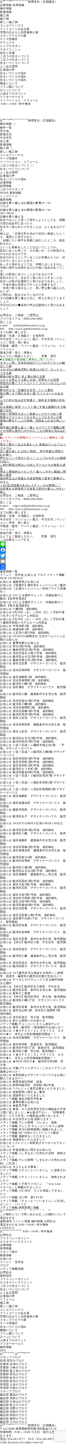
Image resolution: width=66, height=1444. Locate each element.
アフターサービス (12, 96)
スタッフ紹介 (9, 1251)
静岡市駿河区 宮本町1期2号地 (33, 1085)
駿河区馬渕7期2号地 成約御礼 (33, 714)
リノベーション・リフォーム (19, 100)
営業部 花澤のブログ (13, 1364)
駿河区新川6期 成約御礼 (30, 857)
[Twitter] (33, 555)
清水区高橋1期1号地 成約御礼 (33, 711)
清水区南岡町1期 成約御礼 (31, 680)
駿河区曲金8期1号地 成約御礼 (33, 904)
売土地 (4, 130)
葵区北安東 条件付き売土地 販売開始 (39, 938)
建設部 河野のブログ (13, 1408)
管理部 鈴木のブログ (13, 1377)
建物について (9, 1330)
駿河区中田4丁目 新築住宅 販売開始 (38, 1047)
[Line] (33, 544)
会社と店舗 (7, 52)
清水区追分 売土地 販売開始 (33, 1017)
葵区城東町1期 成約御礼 (30, 676)
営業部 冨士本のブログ (15, 1370)
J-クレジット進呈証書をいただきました (39, 1088)
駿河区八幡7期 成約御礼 (30, 683)
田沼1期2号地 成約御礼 (29, 646)
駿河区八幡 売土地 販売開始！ (35, 1051)
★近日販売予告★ (30, 1098)
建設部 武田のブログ (13, 1411)
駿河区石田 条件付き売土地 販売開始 (39, 989)
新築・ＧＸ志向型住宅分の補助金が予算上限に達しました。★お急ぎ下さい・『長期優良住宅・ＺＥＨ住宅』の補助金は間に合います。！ (33, 1112)
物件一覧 (6, 127)
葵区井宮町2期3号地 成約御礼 (33, 765)
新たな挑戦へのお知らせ (29, 1020)
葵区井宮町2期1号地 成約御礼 (33, 758)
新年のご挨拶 (21, 993)
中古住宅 (6, 137)
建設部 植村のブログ (13, 1418)
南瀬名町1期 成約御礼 (28, 629)
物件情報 (6, 8)
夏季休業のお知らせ (26, 642)
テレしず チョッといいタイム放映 (41, 1126)
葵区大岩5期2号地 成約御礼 (32, 884)
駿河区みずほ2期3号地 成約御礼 (35, 656)
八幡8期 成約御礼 (25, 608)
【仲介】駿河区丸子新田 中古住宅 (36, 986)
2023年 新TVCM (32, 1197)
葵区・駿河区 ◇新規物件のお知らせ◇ (38, 1027)
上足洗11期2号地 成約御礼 (31, 632)
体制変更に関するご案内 (29, 1092)
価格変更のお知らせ (26, 581)
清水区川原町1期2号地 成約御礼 (35, 898)
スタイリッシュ (10, 49)
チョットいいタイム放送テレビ (39, 1023)
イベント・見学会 (12, 574)
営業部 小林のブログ (13, 1367)
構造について (9, 83)
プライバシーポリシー (15, 1238)
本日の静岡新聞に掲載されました (41, 1129)
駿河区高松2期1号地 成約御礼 (33, 881)
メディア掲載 (56, 574)
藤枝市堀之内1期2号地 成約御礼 (35, 659)
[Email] (33, 561)
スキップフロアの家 (13, 35)
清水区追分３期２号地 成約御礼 (35, 653)
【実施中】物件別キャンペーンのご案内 (39, 585)
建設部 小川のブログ (13, 1421)
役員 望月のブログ (12, 1360)
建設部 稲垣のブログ (13, 1415)
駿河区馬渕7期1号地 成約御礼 (33, 741)
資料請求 (6, 1221)
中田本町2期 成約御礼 (28, 625)
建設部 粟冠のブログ (13, 1394)
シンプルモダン (10, 45)
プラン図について (12, 86)
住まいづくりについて (15, 62)
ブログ (41, 574)
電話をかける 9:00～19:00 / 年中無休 (24, 1224)
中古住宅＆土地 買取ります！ (32, 1119)
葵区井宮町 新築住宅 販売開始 (35, 1044)
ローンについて (10, 90)
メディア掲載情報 (12, 1268)
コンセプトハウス (12, 25)
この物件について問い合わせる (20, 1214)
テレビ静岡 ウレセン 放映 (38, 1122)
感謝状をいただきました (29, 1095)
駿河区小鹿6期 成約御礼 (30, 867)
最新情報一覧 (9, 571)
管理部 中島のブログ (13, 1387)
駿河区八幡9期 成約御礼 (30, 704)
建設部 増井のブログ (13, 1398)
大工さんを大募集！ (26, 1166)
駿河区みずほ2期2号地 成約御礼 (35, 738)
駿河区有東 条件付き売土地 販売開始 (39, 1006)
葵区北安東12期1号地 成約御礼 (34, 915)
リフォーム (7, 1299)
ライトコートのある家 (15, 28)
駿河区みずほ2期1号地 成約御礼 (35, 870)
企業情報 (6, 5)
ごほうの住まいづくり (15, 56)
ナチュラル (7, 42)
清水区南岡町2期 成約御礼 (31, 707)
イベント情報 (21, 1221)
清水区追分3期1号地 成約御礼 (33, 700)
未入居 (4, 141)
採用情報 (18, 5)
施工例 (4, 15)
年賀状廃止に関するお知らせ (32, 1149)
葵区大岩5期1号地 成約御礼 (32, 894)
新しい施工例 (9, 22)
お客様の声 (7, 69)
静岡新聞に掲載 (29, 1207)
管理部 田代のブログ (13, 1381)
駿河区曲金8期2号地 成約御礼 (33, 772)
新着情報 (6, 11)
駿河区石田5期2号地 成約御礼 (33, 829)
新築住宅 (6, 134)
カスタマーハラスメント (16, 1241)
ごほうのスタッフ (12, 189)
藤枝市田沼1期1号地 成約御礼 (33, 649)
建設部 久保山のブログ (15, 1401)
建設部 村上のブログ (13, 1404)
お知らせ (30, 574)
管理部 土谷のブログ (13, 1384)
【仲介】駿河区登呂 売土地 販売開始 (39, 996)
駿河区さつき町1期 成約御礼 (33, 768)
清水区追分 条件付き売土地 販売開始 (39, 962)
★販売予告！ (21, 1105)
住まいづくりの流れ (13, 73)
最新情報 (6, 1255)
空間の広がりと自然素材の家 (19, 32)
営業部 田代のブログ (13, 1374)
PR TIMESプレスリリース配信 (39, 1132)
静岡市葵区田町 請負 (27, 1081)
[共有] (33, 567)
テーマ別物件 (9, 39)
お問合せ (50, 1221)
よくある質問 (9, 66)
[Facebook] (33, 550)
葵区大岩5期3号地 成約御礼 (32, 901)
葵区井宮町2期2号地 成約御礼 (33, 761)
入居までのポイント (13, 93)
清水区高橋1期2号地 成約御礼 (33, 846)
